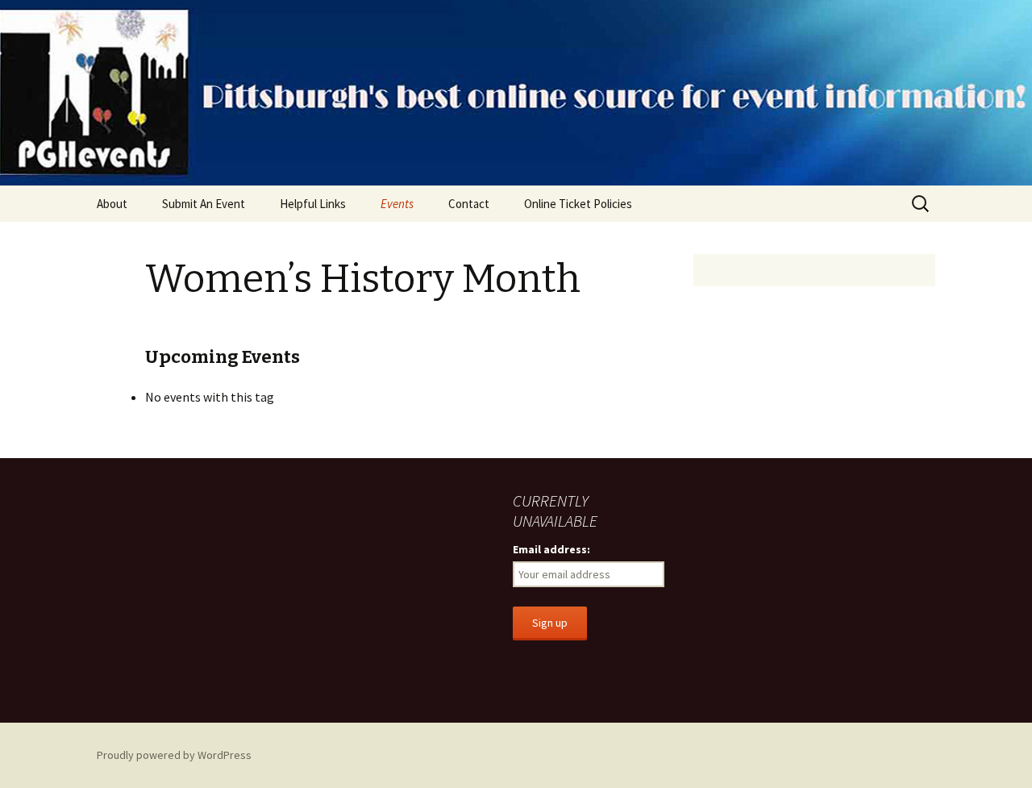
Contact (468, 203)
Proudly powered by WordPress (174, 755)
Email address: (551, 549)
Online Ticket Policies (578, 203)
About (112, 203)
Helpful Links (313, 203)
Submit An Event (203, 203)
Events (397, 203)
